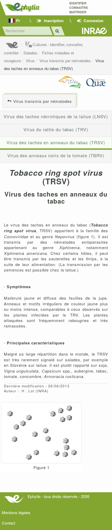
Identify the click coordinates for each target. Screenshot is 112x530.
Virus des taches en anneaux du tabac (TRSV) (56, 142)
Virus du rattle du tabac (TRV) (55, 129)
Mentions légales (16, 512)
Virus (30, 60)
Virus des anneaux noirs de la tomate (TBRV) (55, 155)
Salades (30, 52)
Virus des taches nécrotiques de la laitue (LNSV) (56, 116)
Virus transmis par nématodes (65, 60)
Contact (8, 523)
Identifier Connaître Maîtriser (78, 7)
